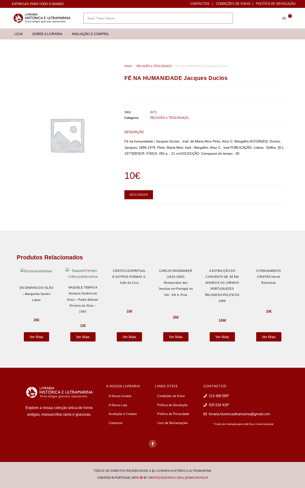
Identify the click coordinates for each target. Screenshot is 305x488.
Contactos (199, 3)
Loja (18, 34)
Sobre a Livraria (47, 34)
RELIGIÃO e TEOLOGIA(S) (154, 66)
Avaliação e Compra (90, 34)
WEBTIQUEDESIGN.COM (165, 477)
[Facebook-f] (153, 444)
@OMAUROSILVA (196, 477)
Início (128, 66)
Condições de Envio (233, 3)
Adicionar (138, 194)
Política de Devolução (275, 3)
